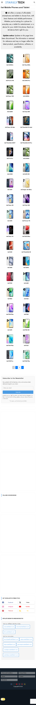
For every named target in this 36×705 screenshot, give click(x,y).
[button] (34, 2)
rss (28, 611)
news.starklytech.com (9, 627)
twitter (27, 602)
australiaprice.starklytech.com (11, 655)
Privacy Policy (23, 673)
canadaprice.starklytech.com (11, 650)
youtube (28, 606)
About (3, 676)
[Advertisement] (18, 431)
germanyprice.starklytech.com (24, 644)
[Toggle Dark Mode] (3, 699)
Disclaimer (4, 680)
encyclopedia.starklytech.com (11, 639)
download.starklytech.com (22, 627)
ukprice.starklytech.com (9, 644)
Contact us (5, 696)
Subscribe (18, 392)
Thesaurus (13, 696)
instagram (10, 606)
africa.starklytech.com (9, 632)
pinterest (10, 611)
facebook (10, 602)
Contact (21, 676)
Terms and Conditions (7, 673)
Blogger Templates (6, 700)
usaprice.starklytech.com (26, 639)
